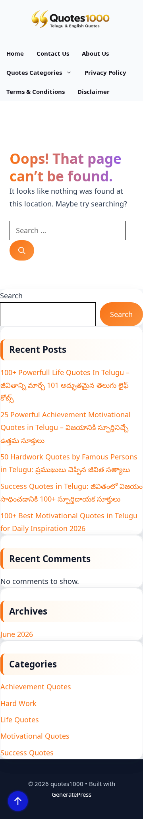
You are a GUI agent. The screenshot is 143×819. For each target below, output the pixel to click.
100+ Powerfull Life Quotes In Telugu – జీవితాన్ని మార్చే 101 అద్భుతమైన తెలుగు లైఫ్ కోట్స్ (64, 385)
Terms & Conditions (35, 91)
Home (15, 53)
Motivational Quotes (35, 736)
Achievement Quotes (35, 686)
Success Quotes (27, 752)
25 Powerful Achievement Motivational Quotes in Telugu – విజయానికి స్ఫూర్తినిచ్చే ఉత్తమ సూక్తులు (65, 427)
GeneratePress (71, 794)
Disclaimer (93, 91)
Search (11, 295)
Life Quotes (19, 719)
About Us (95, 53)
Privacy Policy (105, 72)
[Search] (22, 250)
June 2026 (16, 634)
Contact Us (53, 53)
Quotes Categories (34, 72)
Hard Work (18, 703)
